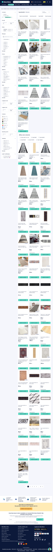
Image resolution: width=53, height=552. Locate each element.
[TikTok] (45, 540)
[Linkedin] (35, 540)
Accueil (2, 8)
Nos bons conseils (21, 528)
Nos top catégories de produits (23, 530)
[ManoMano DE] (24, 544)
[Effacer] (28, 2)
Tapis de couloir (22, 8)
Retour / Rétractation (5, 530)
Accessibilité (32, 550)
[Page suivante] (42, 486)
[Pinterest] (40, 540)
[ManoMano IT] (19, 544)
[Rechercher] (14, 2)
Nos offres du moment (22, 534)
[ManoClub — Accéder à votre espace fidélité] (44, 2)
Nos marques (20, 533)
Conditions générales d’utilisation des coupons (10, 541)
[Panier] (50, 2)
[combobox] (46, 12)
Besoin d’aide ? (4, 531)
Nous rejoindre (4, 537)
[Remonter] (49, 544)
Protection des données (27, 549)
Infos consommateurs (21, 550)
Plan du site (14, 549)
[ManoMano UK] (21, 544)
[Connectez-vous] (47, 2)
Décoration (12, 8)
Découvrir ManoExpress (22, 539)
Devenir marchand (5, 536)
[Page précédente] (26, 486)
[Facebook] (37, 540)
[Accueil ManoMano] (6, 2)
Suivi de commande (5, 528)
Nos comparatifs (21, 531)
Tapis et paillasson (17, 8)
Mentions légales (20, 549)
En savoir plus (36, 522)
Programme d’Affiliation (6, 539)
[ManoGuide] (49, 549)
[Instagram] (42, 540)
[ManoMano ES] (26, 544)
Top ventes (20, 537)
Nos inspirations (21, 536)
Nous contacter (4, 533)
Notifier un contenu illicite (6, 534)
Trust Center (35, 549)
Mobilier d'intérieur (7, 8)
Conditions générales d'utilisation (44, 549)
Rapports (27, 550)
